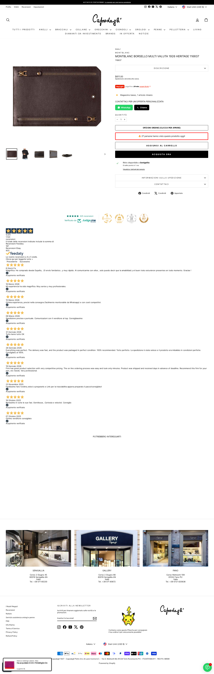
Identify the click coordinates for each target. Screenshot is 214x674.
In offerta (127, 33)
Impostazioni (39, 7)
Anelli (44, 29)
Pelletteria (178, 29)
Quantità (121, 115)
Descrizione (161, 68)
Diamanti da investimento (83, 33)
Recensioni (26, 7)
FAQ (7, 621)
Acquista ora (161, 154)
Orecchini (102, 29)
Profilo (8, 7)
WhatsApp (125, 107)
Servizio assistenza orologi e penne (20, 617)
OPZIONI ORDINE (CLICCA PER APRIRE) (162, 128)
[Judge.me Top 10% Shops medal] (143, 218)
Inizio (117, 49)
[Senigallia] (38, 548)
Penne (158, 29)
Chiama (143, 107)
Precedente (12, 261)
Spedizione (119, 79)
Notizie (144, 33)
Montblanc (122, 53)
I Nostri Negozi (12, 606)
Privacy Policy (12, 632)
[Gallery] (107, 548)
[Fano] (175, 548)
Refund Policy (11, 636)
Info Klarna (10, 625)
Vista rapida (30, 490)
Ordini (16, 7)
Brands (111, 33)
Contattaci (161, 184)
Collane (82, 29)
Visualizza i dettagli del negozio (134, 169)
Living (197, 29)
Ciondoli (122, 29)
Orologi (141, 29)
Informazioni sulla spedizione (162, 178)
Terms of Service (13, 628)
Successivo (25, 261)
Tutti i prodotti (23, 29)
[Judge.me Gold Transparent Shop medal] (107, 218)
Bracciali (62, 29)
